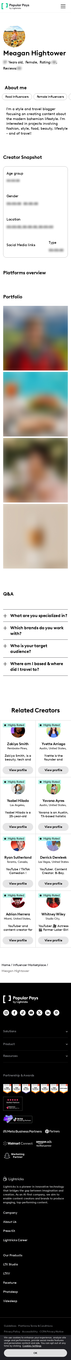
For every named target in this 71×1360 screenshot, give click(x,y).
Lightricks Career (15, 1240)
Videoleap (10, 1301)
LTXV (6, 1273)
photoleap (10, 1292)
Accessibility (30, 1331)
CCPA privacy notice (52, 1331)
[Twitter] (39, 1013)
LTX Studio (10, 1264)
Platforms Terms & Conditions (35, 1325)
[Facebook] (14, 1013)
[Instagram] (6, 1013)
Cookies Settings (31, 1345)
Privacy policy (12, 1331)
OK (35, 1353)
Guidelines (10, 1325)
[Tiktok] (23, 1013)
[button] (62, 6)
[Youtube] (31, 1013)
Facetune (10, 1283)
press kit (9, 1231)
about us (9, 1222)
